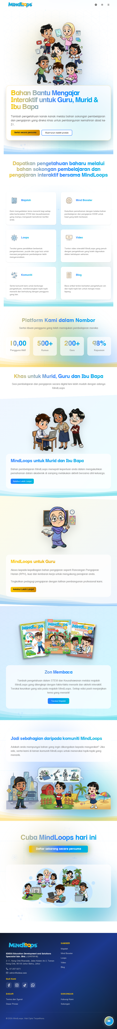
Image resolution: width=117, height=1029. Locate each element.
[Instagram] (17, 985)
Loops (63, 958)
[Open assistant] (109, 1021)
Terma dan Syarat (14, 999)
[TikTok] (25, 985)
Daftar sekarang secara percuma (58, 847)
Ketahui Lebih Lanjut (22, 481)
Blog (63, 967)
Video (63, 962)
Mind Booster (67, 953)
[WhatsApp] (33, 985)
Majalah (64, 949)
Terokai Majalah (58, 701)
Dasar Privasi (12, 1004)
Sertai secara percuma (25, 132)
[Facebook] (9, 985)
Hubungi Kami (67, 999)
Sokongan (65, 1004)
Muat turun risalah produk (56, 133)
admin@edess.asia (18, 973)
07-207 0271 (15, 969)
